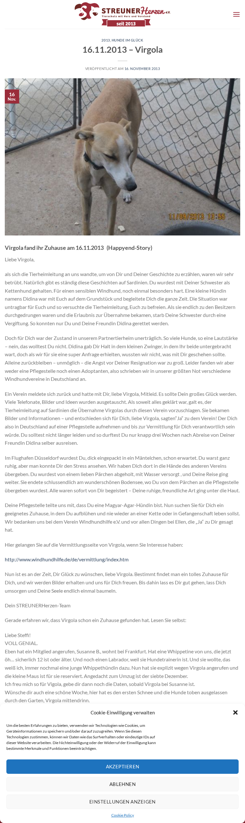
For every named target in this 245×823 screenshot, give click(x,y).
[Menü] (236, 14)
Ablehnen (122, 784)
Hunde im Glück (128, 40)
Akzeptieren (122, 766)
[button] (235, 712)
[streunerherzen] (122, 14)
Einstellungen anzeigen (122, 801)
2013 (105, 40)
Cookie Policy (122, 815)
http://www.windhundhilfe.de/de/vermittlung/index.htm (67, 559)
